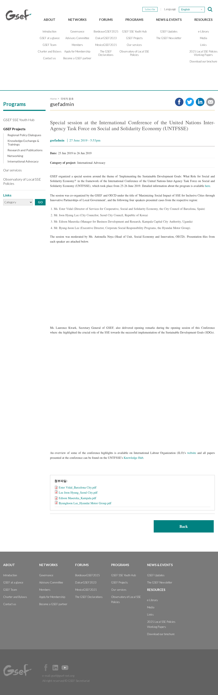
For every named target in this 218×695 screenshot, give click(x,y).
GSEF (19, 15)
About (49, 19)
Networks (77, 19)
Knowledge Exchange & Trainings (23, 142)
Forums (106, 19)
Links (150, 614)
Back (183, 526)
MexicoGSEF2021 (106, 45)
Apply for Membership (77, 51)
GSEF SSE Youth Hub (134, 31)
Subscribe (150, 9)
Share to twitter (189, 102)
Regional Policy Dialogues (24, 135)
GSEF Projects (134, 38)
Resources (203, 19)
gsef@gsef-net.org (62, 675)
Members (77, 45)
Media (150, 607)
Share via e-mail (210, 102)
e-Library (152, 600)
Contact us (49, 58)
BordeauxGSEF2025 (106, 31)
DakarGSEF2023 (106, 38)
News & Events (169, 19)
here (207, 186)
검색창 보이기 (210, 9)
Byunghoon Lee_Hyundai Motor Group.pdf (85, 503)
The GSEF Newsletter (168, 38)
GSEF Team (49, 45)
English (185, 9)
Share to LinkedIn (200, 102)
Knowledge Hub (133, 458)
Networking (15, 156)
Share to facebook (179, 102)
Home (53, 98)
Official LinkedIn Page (55, 667)
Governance (77, 31)
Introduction (49, 31)
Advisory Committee (77, 38)
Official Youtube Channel (65, 667)
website (191, 453)
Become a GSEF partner (77, 58)
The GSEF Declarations (105, 53)
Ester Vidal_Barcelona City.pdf (77, 487)
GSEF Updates (169, 31)
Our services (134, 45)
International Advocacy (23, 161)
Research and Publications (25, 150)
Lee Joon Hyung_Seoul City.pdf (78, 492)
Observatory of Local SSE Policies (134, 53)
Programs (134, 19)
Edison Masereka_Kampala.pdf (77, 498)
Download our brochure (161, 634)
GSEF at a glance (50, 38)
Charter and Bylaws (50, 51)
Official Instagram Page (74, 667)
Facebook (45, 667)
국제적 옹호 (67, 98)
